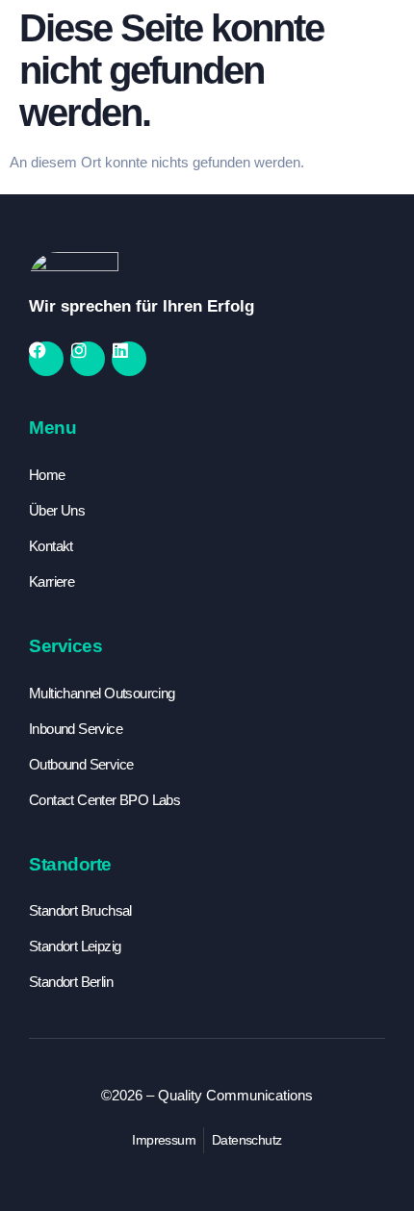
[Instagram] (87, 358)
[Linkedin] (129, 358)
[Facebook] (46, 358)
